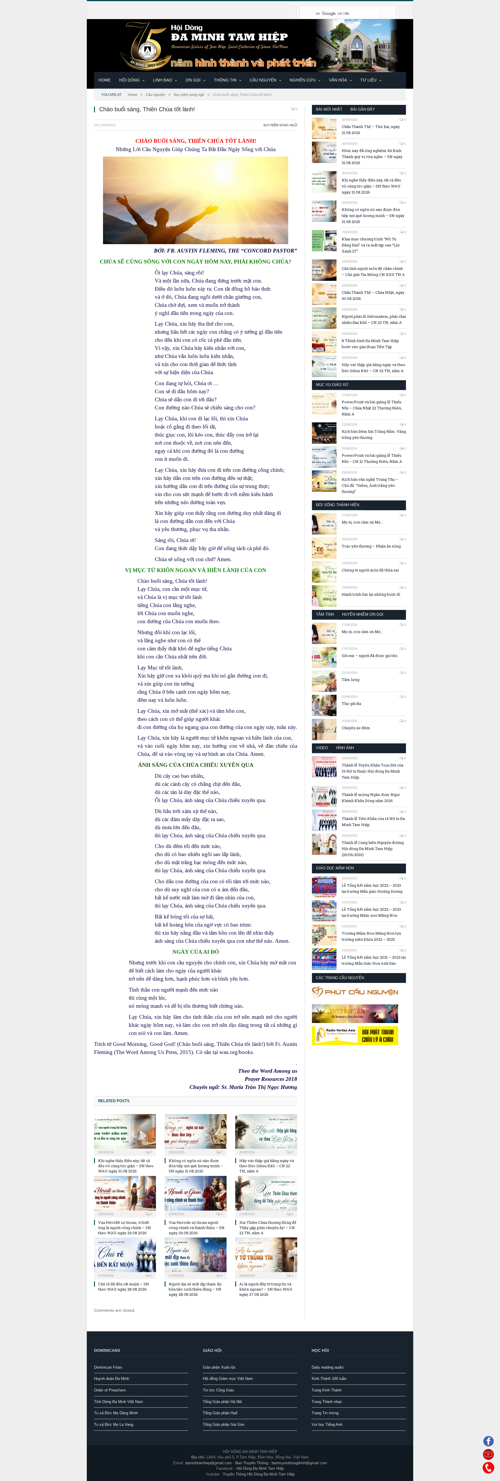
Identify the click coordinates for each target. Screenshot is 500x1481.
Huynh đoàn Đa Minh (111, 1378)
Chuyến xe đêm (356, 727)
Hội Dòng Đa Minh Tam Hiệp (260, 1468)
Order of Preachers (110, 1390)
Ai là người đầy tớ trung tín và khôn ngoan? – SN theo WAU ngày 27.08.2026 (265, 1289)
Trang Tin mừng (325, 1413)
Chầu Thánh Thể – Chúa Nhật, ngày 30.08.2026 (373, 295)
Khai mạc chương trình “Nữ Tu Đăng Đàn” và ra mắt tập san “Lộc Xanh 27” (371, 245)
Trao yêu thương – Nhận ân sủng (371, 546)
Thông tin (225, 80)
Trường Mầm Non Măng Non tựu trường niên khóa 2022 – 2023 (371, 936)
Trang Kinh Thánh (326, 1390)
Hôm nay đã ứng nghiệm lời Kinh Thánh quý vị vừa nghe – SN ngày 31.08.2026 (372, 156)
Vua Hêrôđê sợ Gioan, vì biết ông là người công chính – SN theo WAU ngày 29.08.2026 (124, 1227)
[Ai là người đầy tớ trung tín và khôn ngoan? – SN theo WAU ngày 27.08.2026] (266, 1257)
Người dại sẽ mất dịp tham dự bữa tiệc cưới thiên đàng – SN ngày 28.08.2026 (195, 1289)
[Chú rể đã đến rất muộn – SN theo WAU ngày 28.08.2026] (125, 1257)
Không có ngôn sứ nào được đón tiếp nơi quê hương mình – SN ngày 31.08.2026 (196, 1166)
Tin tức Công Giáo (218, 1390)
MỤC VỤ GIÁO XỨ (332, 385)
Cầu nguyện (263, 80)
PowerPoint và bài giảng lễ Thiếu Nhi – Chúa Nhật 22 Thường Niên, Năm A (372, 408)
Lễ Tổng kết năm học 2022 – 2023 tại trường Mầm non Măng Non (371, 912)
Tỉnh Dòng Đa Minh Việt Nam (118, 1402)
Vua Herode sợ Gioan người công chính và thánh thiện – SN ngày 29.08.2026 (197, 1227)
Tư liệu (368, 80)
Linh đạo (162, 80)
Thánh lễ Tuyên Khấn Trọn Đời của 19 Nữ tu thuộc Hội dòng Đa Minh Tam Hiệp (372, 771)
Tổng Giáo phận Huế (220, 1413)
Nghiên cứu (303, 80)
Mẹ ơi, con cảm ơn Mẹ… (362, 522)
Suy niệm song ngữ (280, 125)
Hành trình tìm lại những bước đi (371, 594)
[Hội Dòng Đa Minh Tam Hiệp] (250, 45)
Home (104, 80)
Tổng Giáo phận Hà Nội (222, 1402)
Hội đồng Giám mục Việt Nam (228, 1378)
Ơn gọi (193, 80)
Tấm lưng (350, 679)
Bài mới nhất (329, 109)
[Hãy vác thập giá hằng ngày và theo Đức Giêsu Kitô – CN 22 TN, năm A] (266, 1134)
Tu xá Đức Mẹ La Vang (113, 1424)
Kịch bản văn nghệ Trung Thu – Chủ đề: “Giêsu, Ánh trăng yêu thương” (370, 485)
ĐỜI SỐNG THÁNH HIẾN (337, 505)
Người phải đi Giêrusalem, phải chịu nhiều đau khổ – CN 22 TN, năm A (374, 319)
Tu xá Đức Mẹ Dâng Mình (116, 1413)
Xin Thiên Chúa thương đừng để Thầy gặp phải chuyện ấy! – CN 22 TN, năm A (267, 1227)
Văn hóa (338, 80)
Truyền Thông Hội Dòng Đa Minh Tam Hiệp (259, 1474)
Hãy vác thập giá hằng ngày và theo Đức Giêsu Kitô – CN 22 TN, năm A (266, 1166)
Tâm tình (325, 614)
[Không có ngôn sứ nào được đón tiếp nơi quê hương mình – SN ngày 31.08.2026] (196, 1134)
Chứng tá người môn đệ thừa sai (370, 570)
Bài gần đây (362, 109)
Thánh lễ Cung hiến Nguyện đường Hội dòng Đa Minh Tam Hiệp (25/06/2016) (373, 848)
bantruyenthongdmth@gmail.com (299, 1463)
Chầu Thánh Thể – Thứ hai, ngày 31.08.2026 (371, 129)
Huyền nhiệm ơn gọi (362, 614)
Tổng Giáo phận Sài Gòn (223, 1424)
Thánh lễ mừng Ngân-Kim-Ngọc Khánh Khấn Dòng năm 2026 (371, 797)
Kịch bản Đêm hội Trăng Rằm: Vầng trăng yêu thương (374, 434)
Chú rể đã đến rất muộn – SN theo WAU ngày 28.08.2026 (123, 1286)
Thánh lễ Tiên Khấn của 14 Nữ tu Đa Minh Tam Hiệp (373, 821)
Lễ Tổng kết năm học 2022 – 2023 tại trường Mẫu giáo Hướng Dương (372, 888)
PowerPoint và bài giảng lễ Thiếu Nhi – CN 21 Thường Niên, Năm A (372, 458)
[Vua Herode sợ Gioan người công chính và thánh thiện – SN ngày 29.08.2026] (196, 1196)
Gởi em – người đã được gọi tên (369, 655)
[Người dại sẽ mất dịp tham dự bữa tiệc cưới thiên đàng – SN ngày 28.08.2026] (196, 1257)
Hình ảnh (345, 748)
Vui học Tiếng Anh (327, 1424)
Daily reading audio (327, 1367)
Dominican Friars (108, 1367)
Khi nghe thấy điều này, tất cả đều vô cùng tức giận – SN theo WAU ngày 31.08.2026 (126, 1166)
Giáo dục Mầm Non (335, 868)
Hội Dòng (129, 80)
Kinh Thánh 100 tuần (329, 1378)
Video (322, 748)
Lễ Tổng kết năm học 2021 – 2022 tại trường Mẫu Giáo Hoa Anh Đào (374, 960)
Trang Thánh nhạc (327, 1402)
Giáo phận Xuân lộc (219, 1367)
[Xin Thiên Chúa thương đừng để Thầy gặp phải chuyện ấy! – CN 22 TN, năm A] (266, 1196)
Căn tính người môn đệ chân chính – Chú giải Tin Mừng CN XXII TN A (373, 271)
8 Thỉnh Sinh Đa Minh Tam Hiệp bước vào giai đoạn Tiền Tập (370, 343)
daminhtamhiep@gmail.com (208, 1463)
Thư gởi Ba (351, 703)
